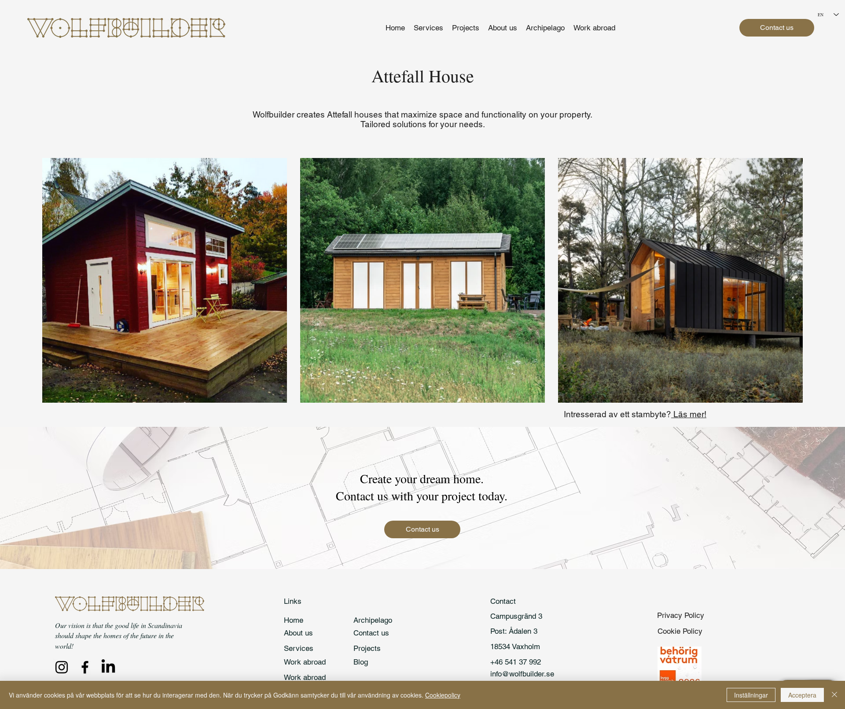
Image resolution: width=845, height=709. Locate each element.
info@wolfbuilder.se (522, 673)
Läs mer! (688, 414)
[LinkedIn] (108, 667)
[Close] (834, 695)
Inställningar (751, 695)
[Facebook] (85, 667)
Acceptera (802, 695)
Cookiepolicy (442, 695)
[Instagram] (61, 667)
